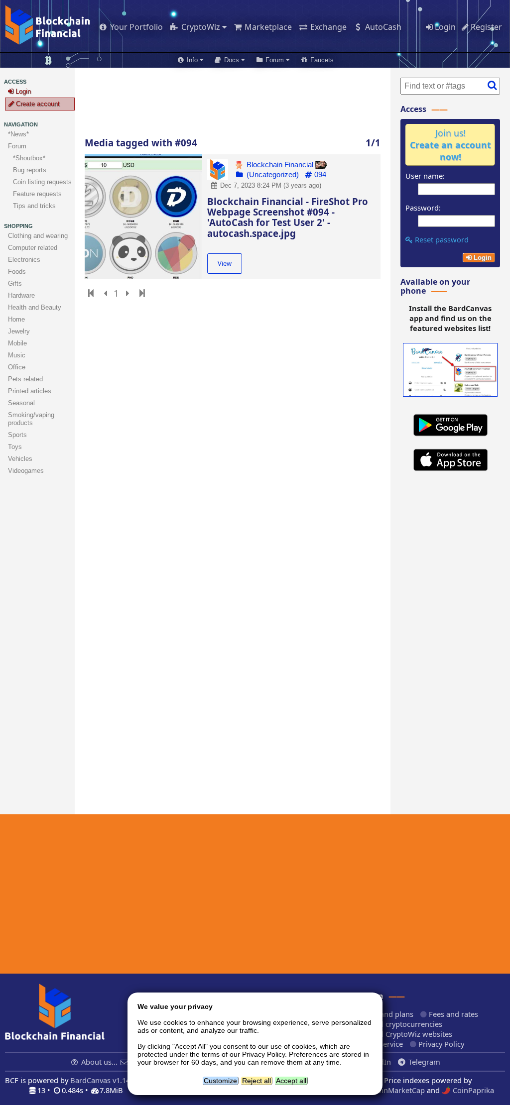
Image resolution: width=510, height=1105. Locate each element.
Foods (17, 271)
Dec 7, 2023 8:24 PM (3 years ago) (269, 185)
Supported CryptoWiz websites (399, 1034)
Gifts (15, 283)
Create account (37, 104)
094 (319, 175)
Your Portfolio (135, 26)
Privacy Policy (440, 1044)
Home (16, 319)
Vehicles (20, 458)
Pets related (25, 379)
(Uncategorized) (272, 175)
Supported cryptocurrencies (394, 1024)
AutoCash (382, 26)
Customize (220, 1081)
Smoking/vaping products (31, 419)
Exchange (327, 26)
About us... (99, 1062)
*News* (18, 134)
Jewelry (19, 331)
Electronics (24, 259)
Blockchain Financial (280, 165)
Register (485, 26)
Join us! (450, 145)
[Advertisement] (233, 102)
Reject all (256, 1081)
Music (16, 355)
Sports (17, 435)
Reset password (441, 239)
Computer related (32, 247)
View (225, 263)
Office (16, 367)
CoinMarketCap (398, 1090)
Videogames (26, 470)
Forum (17, 146)
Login (444, 26)
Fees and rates (452, 1014)
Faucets (321, 60)
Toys (15, 446)
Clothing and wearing (38, 235)
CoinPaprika (472, 1090)
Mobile (17, 343)
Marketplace (267, 26)
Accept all (291, 1081)
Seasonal (21, 403)
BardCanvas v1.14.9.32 (108, 1080)
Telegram (423, 1062)
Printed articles (29, 391)
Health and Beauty (34, 307)
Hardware (21, 295)
